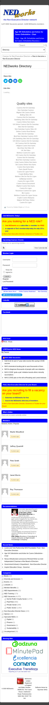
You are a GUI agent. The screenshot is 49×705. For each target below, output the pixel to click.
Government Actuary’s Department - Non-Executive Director (25, 564)
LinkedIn (7, 585)
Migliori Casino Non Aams (25, 186)
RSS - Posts (8, 342)
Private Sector (12, 605)
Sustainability (11, 628)
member (34, 225)
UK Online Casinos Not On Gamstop (26, 124)
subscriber (25, 225)
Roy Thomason (16, 489)
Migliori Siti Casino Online (25, 112)
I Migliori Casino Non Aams (25, 146)
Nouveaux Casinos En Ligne (26, 191)
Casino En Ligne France (25, 172)
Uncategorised (9, 631)
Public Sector (11, 608)
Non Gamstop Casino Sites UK (26, 129)
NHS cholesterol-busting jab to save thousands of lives (23, 366)
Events (6, 582)
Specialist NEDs (10, 617)
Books (6, 576)
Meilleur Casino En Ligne (26, 153)
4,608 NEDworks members (34, 24)
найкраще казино (25, 179)
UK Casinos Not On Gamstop (25, 143)
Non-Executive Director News (14, 611)
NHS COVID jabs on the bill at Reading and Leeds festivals (25, 378)
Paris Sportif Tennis (26, 169)
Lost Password (8, 281)
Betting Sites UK (25, 115)
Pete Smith (14, 461)
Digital (9, 619)
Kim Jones (15, 536)
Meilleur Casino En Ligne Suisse (25, 195)
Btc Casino (26, 193)
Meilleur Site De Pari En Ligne (25, 176)
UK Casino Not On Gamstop (26, 155)
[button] (4, 247)
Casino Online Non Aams (26, 122)
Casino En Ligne (26, 188)
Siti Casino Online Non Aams (25, 165)
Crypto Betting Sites (26, 174)
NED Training (9, 594)
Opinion (7, 614)
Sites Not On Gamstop (26, 127)
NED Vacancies (9, 596)
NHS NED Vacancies (12, 358)
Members (6, 421)
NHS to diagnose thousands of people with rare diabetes (24, 369)
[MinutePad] (24, 654)
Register (6, 279)
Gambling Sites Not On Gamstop (25, 120)
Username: (7, 260)
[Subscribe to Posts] (2, 342)
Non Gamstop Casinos (26, 110)
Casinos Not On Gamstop (26, 108)
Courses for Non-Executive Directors (16, 56)
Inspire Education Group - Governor (17, 567)
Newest (4, 424)
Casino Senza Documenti (26, 184)
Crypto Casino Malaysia (25, 198)
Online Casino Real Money (25, 131)
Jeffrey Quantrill (16, 446)
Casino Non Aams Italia (25, 167)
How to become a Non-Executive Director (28, 512)
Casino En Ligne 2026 (26, 181)
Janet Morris (15, 475)
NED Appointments (11, 591)
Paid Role (10, 602)
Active (10, 424)
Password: (6, 265)
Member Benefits (10, 588)
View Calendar (39, 248)
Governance (11, 625)
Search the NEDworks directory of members (21, 401)
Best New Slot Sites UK (26, 148)
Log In (7, 276)
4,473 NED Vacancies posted (12, 24)
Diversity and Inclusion (12, 579)
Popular (16, 424)
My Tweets (5, 352)
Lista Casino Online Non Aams (26, 162)
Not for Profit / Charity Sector (17, 599)
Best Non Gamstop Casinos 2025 (26, 136)
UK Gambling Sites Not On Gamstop (26, 139)
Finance (10, 622)
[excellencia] (24, 661)
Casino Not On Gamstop (25, 157)
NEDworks (10, 688)
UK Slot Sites (25, 150)
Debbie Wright (17, 207)
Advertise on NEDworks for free (17, 398)
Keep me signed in (9, 271)
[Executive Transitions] (24, 673)
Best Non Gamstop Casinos (26, 160)
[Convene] (24, 665)
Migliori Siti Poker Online (25, 200)
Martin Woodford (17, 432)
